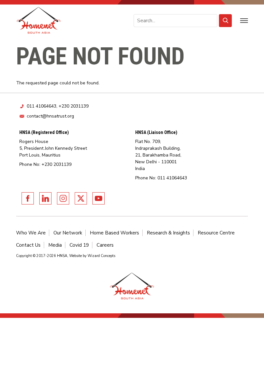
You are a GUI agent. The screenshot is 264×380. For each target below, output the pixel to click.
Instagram (63, 198)
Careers (105, 245)
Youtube (98, 198)
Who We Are (31, 233)
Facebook (28, 198)
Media (55, 245)
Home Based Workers (114, 233)
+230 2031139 (74, 106)
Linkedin (45, 198)
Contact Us (28, 245)
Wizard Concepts (101, 255)
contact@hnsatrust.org (50, 116)
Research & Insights (168, 233)
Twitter (81, 198)
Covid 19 (79, 245)
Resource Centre (216, 233)
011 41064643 (41, 106)
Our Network (67, 233)
